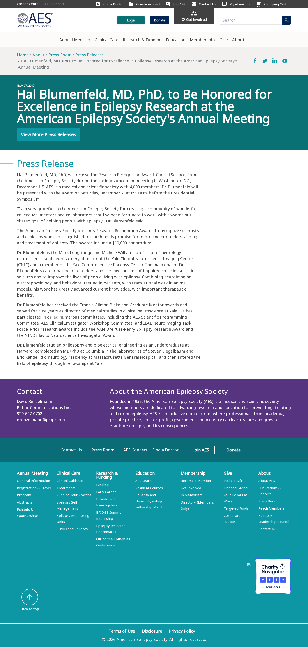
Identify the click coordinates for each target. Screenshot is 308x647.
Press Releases (89, 55)
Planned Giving (236, 487)
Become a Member (196, 480)
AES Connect (54, 3)
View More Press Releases (48, 134)
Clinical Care (106, 39)
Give (223, 39)
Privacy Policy (182, 631)
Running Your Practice (74, 495)
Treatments (66, 487)
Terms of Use (122, 631)
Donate (159, 20)
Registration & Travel (34, 487)
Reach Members (271, 508)
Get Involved (191, 487)
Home (23, 55)
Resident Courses (149, 487)
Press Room (59, 55)
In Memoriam (191, 495)
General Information (33, 480)
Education (175, 39)
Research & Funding (142, 39)
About (238, 39)
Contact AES (268, 529)
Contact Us (207, 4)
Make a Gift (233, 480)
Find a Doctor (113, 4)
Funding (102, 484)
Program (24, 495)
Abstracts (24, 502)
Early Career (106, 492)
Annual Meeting (74, 39)
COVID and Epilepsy (72, 529)
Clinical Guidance (70, 480)
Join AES (179, 4)
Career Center (28, 3)
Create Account (148, 4)
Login (131, 20)
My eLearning (240, 4)
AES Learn (143, 480)
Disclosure (152, 631)
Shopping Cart (275, 4)
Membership (202, 39)
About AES (266, 480)
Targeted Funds (236, 508)
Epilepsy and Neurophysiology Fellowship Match (149, 501)
